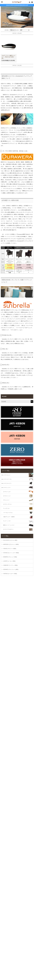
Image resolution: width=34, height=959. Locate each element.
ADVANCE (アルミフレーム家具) (10, 569)
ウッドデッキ (6, 508)
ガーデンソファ (6, 487)
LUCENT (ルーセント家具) (9, 561)
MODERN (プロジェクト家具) (10, 557)
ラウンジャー (6, 500)
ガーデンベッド (6, 495)
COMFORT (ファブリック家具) (10, 565)
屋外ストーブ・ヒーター (9, 525)
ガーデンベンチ (6, 491)
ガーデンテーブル (7, 479)
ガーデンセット (6, 475)
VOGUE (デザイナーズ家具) (9, 548)
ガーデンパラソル (7, 504)
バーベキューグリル (7, 512)
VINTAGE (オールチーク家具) (10, 573)
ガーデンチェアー (7, 483)
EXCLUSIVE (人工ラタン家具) (10, 540)
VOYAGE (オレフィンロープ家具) (11, 552)
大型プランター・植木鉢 (9, 516)
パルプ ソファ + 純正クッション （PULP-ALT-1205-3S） (8, 57)
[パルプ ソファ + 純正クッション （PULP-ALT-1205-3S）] (9, 46)
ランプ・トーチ (6, 521)
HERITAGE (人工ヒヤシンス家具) (11, 544)
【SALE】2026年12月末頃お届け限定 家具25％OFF (17, 5)
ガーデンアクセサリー (8, 529)
